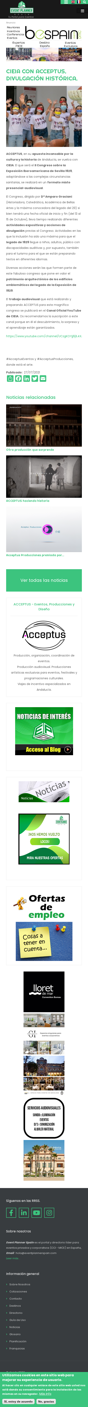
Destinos (15, 1306)
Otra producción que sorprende (30, 450)
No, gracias (46, 1401)
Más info (45, 1394)
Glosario (15, 1334)
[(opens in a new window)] (44, 60)
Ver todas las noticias (44, 580)
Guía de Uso (17, 1320)
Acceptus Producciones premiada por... (35, 555)
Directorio (16, 1313)
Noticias (14, 1327)
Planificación (17, 1341)
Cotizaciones (18, 1291)
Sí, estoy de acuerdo (18, 1401)
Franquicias (17, 1348)
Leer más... (13, 1258)
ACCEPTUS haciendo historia (27, 501)
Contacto (15, 1299)
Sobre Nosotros (19, 1284)
